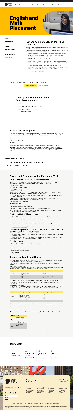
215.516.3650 (39, 392)
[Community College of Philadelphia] (8, 4)
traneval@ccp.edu (40, 71)
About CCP (60, 4)
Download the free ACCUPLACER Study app (18, 187)
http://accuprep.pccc (15, 252)
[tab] (30, 85)
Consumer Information (19, 403)
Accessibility (25, 403)
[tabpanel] (36, 104)
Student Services (53, 4)
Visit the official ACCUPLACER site (16, 185)
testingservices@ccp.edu (29, 357)
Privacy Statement (30, 403)
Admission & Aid (35, 4)
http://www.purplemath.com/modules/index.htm (20, 250)
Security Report (41, 403)
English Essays (24, 227)
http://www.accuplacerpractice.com (18, 253)
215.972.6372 (50, 392)
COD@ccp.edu (13, 150)
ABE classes (55, 280)
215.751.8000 (28, 392)
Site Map (14, 403)
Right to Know (36, 403)
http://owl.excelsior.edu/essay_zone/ (18, 249)
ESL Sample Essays (16, 227)
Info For (16, 4)
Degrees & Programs (44, 4)
